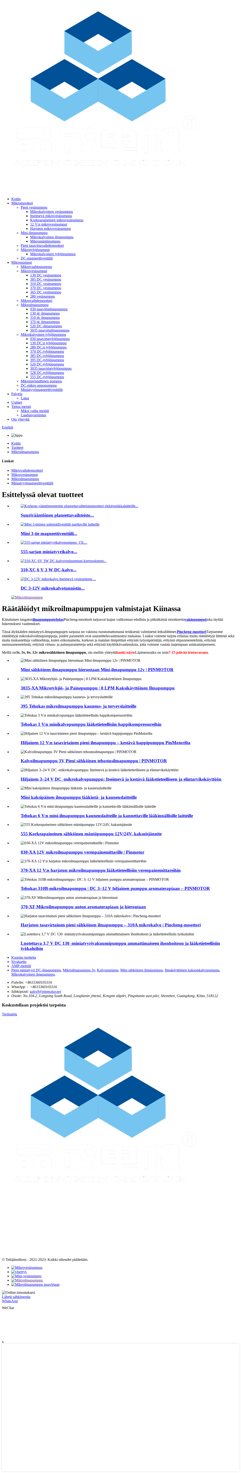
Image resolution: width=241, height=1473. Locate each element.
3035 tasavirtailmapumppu (49, 330)
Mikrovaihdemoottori (36, 301)
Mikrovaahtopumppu (36, 267)
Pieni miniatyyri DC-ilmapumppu (36, 970)
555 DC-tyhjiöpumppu (47, 377)
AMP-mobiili (21, 966)
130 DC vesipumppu (45, 275)
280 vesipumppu (42, 296)
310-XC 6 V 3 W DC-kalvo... (48, 569)
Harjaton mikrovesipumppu (50, 229)
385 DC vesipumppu (45, 279)
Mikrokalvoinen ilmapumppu (51, 237)
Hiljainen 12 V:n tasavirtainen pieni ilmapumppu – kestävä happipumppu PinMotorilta (105, 742)
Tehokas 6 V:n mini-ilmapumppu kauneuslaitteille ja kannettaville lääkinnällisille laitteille (107, 815)
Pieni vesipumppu (34, 207)
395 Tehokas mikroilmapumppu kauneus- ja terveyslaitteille (78, 706)
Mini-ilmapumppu (34, 233)
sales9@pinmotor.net (45, 992)
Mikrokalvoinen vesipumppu (51, 212)
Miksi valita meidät (35, 411)
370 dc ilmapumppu (45, 322)
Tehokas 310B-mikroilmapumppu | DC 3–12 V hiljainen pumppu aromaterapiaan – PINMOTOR (115, 888)
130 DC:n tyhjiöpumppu (48, 343)
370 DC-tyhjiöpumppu (47, 351)
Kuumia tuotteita (23, 957)
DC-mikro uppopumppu (39, 385)
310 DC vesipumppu (45, 284)
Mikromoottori (22, 203)
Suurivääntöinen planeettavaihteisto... (57, 515)
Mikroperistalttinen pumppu (41, 381)
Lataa (25, 398)
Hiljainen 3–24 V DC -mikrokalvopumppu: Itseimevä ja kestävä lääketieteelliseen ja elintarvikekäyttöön (121, 779)
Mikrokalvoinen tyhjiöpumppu (53, 254)
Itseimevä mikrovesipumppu (51, 216)
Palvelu (16, 394)
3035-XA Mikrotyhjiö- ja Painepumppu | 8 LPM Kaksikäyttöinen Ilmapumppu (98, 688)
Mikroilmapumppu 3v (79, 970)
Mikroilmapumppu (34, 305)
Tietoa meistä (21, 407)
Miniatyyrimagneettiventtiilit (42, 390)
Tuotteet (17, 448)
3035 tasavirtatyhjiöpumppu (51, 368)
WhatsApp (10, 1301)
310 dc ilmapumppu (45, 318)
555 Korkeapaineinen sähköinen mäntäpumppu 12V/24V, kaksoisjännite (91, 833)
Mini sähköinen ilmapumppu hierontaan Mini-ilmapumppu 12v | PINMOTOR (97, 669)
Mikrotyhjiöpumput (35, 250)
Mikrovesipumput (34, 271)
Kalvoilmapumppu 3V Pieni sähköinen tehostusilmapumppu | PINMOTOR (94, 760)
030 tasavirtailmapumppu (49, 309)
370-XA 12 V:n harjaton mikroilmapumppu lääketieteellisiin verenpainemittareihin (101, 870)
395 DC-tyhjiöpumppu (47, 360)
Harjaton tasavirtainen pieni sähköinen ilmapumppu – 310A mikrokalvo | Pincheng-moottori (111, 924)
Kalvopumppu (107, 970)
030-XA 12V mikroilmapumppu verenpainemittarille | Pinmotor (82, 852)
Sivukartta (18, 962)
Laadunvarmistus (33, 415)
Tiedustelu (9, 1014)
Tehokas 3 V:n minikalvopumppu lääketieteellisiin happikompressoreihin (91, 724)
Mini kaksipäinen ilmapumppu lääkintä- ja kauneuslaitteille (79, 797)
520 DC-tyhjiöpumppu (47, 364)
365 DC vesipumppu (45, 292)
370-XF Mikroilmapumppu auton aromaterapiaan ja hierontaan (83, 906)
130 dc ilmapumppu (45, 313)
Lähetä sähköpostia (16, 1297)
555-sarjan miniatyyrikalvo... (49, 551)
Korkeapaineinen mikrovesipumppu (56, 220)
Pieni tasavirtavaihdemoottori (42, 245)
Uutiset (16, 402)
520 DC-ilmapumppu (46, 326)
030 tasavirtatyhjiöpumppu (50, 339)
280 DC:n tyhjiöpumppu (48, 347)
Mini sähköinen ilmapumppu (141, 970)
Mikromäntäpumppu (45, 241)
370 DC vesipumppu (45, 288)
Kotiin (16, 199)
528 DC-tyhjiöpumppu (47, 373)
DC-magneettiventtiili (37, 258)
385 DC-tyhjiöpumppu (47, 356)
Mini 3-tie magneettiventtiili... (49, 533)
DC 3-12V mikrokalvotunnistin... (53, 588)
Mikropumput (21, 262)
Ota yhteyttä (20, 419)
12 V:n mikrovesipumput (48, 224)
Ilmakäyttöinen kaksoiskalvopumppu (192, 970)
